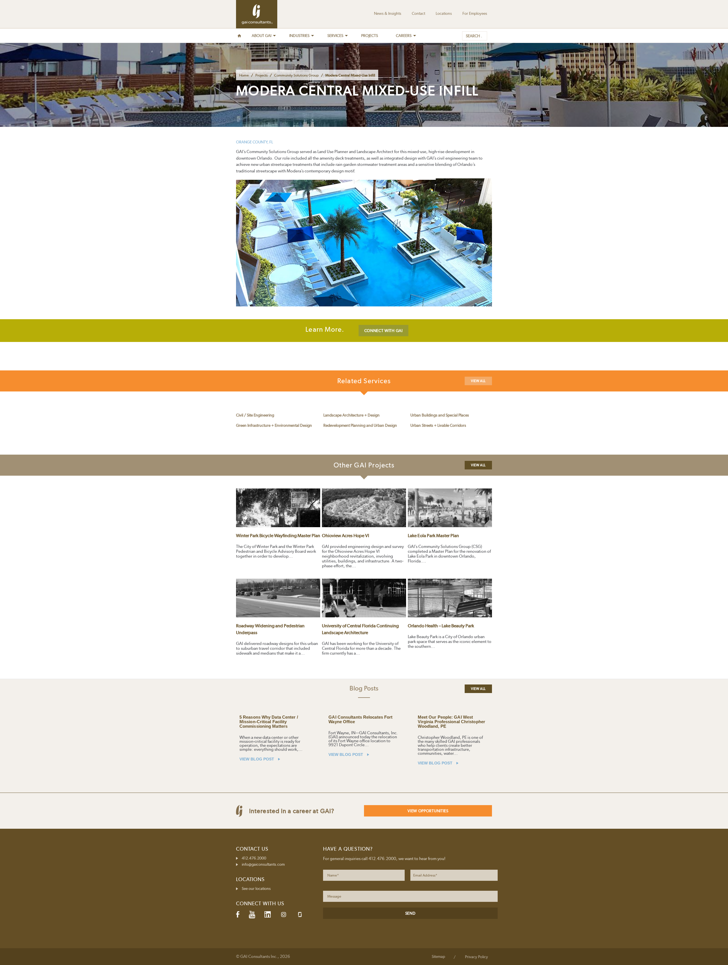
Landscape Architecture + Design (351, 415)
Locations (444, 13)
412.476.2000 (254, 858)
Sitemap (438, 956)
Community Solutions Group (296, 75)
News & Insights (387, 13)
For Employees (474, 13)
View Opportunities (428, 811)
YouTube (252, 914)
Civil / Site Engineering (255, 415)
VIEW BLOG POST (257, 759)
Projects (261, 75)
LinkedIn (267, 914)
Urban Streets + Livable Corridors (438, 425)
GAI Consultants (256, 14)
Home (244, 75)
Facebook (237, 914)
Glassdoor (299, 914)
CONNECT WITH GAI (383, 330)
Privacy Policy (476, 956)
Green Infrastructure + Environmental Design (274, 425)
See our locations (256, 888)
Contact (418, 13)
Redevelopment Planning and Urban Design (360, 425)
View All (478, 381)
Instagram (283, 914)
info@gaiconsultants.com (263, 864)
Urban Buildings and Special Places (439, 415)
